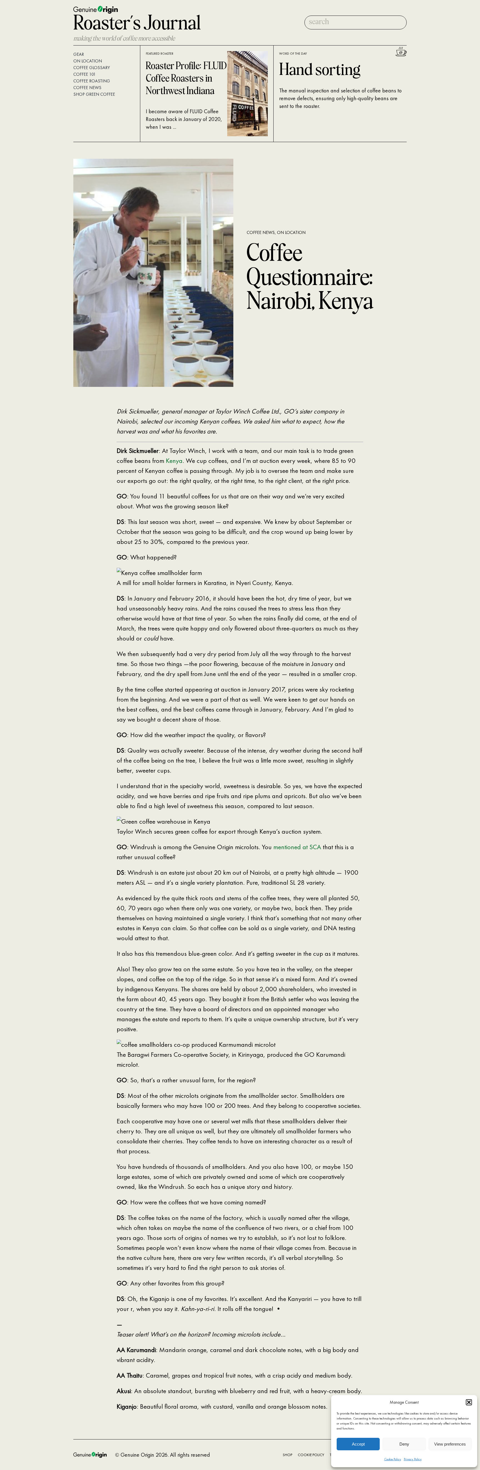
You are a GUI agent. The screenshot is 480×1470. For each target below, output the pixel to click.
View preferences (450, 1444)
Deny (404, 1444)
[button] (469, 1402)
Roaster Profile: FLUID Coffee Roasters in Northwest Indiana (186, 79)
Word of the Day (293, 53)
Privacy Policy (413, 1459)
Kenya (174, 460)
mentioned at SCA (298, 847)
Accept (358, 1444)
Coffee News (261, 232)
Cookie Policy (392, 1459)
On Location (291, 232)
